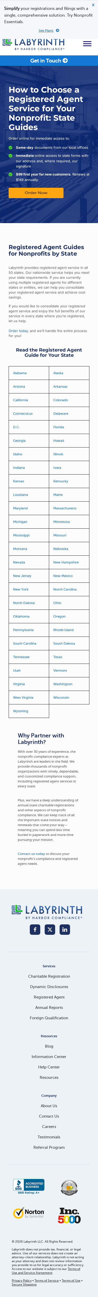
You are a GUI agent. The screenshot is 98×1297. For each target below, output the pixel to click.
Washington (62, 684)
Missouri (59, 535)
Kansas (18, 481)
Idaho (17, 454)
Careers (49, 1127)
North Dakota (24, 603)
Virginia (19, 684)
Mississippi (21, 535)
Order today (18, 331)
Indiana (19, 468)
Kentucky (60, 481)
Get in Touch (46, 61)
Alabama (20, 373)
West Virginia (23, 697)
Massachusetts (65, 508)
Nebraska (60, 549)
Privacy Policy (22, 1280)
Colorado (60, 400)
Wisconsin (61, 697)
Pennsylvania (23, 630)
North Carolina (65, 589)
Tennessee (21, 657)
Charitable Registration (49, 976)
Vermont (60, 670)
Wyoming (20, 711)
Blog (49, 1046)
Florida (58, 427)
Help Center (49, 1067)
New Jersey (22, 576)
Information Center (49, 1057)
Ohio (57, 603)
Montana (20, 549)
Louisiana (20, 495)
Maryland (20, 508)
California (20, 400)
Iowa (57, 468)
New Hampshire (66, 562)
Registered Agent (49, 997)
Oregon (59, 616)
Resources (49, 1077)
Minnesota (61, 522)
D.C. (16, 427)
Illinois (58, 454)
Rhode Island (63, 630)
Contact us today (31, 854)
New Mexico (63, 576)
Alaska (58, 373)
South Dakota (64, 643)
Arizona (19, 386)
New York (20, 589)
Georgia (19, 441)
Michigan (20, 522)
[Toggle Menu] (87, 44)
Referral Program (49, 1147)
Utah (17, 670)
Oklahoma (21, 616)
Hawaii (58, 441)
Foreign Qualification (49, 1018)
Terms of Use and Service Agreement (46, 1271)
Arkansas (60, 386)
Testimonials (49, 1137)
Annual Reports (49, 1008)
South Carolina (24, 643)
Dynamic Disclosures (49, 987)
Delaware (60, 414)
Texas (57, 657)
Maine (58, 495)
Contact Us (49, 1116)
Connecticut (23, 414)
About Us (49, 1106)
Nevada (19, 562)
